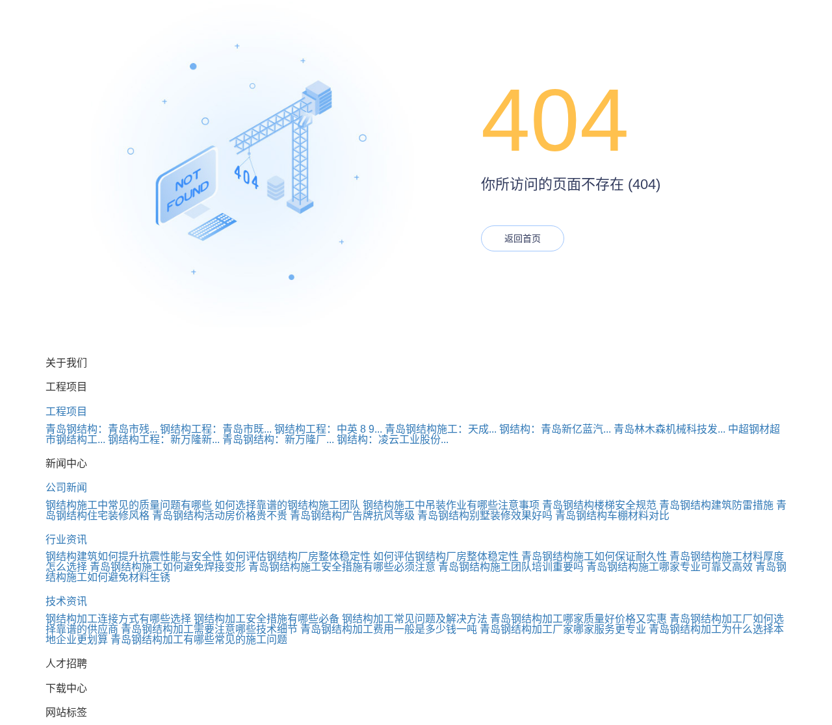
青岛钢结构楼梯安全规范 (599, 505)
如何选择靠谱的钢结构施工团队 (287, 505)
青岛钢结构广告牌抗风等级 (352, 515)
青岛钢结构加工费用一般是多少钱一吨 (388, 629)
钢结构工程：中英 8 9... (328, 429)
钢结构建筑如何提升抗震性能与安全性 (134, 556)
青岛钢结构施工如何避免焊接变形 (168, 566)
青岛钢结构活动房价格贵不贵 (219, 515)
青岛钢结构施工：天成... (441, 429)
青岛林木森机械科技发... (669, 429)
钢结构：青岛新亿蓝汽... (555, 429)
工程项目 (66, 411)
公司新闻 (66, 487)
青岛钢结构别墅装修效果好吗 (484, 515)
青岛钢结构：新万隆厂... (278, 439)
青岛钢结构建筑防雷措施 (716, 505)
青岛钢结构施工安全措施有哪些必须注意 (342, 566)
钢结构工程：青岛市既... (216, 429)
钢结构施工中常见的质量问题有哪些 (129, 505)
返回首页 (522, 238)
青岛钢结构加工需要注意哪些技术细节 (209, 629)
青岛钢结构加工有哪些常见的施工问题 (198, 639)
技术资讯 (66, 601)
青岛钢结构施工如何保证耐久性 (594, 556)
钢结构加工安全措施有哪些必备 (266, 618)
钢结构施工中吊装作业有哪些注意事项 (451, 505)
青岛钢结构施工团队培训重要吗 (511, 566)
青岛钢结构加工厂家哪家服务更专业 (563, 629)
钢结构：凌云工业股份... (392, 439)
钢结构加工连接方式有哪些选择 (118, 618)
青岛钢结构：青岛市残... (101, 429)
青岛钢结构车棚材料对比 (612, 515)
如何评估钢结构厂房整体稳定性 (297, 556)
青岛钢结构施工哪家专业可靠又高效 (669, 566)
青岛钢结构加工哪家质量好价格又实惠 (578, 618)
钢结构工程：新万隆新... (164, 439)
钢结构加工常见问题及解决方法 (415, 618)
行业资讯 (66, 539)
